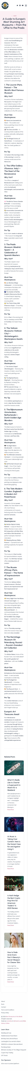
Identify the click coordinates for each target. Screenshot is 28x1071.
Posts (2, 1004)
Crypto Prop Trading (7, 1052)
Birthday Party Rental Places (9, 1038)
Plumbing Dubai (5, 1047)
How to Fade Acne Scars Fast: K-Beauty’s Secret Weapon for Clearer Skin (13, 957)
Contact (3, 1007)
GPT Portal (4, 1055)
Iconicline (9, 1021)
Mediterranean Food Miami (9, 1036)
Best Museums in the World (14, 1016)
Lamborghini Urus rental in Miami (10, 1041)
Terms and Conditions (7, 1010)
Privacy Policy (5, 1012)
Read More (10, 809)
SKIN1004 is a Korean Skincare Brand (11, 1044)
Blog (15, 16)
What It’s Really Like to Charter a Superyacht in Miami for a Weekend (13, 785)
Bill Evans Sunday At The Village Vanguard (13, 1050)
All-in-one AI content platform (10, 1063)
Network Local (18, 1021)
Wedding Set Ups (6, 1033)
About (3, 1001)
